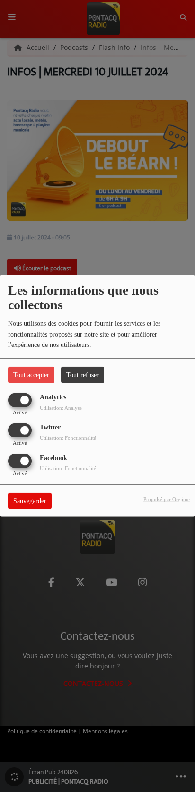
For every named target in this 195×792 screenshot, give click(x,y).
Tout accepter (31, 375)
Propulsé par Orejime (166, 499)
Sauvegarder (29, 500)
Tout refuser (82, 375)
